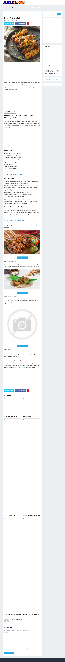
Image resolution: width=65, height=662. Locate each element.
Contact (57, 79)
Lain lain (38, 7)
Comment (6, 632)
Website (30, 647)
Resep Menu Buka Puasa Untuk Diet (12, 614)
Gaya (16, 7)
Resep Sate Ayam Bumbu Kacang (31, 614)
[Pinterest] (28, 23)
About (46, 79)
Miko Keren (8, 659)
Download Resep (22, 257)
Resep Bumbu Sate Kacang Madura (31, 515)
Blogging (6, 7)
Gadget (11, 7)
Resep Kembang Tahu (28, 416)
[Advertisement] (22, 72)
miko (5, 20)
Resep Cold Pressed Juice (10, 416)
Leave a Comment (19, 20)
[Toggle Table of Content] (13, 112)
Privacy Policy (51, 79)
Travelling (26, 7)
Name (5, 647)
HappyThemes (16, 659)
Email (18, 647)
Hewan (20, 7)
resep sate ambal (22, 367)
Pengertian (32, 7)
